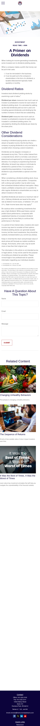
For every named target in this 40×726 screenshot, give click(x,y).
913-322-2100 (22, 697)
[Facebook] (14, 716)
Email (4, 311)
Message (5, 324)
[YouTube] (25, 716)
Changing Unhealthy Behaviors (15, 395)
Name (4, 298)
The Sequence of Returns (12, 434)
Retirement (20, 725)
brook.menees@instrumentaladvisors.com (20, 713)
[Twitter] (18, 716)
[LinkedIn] (21, 716)
